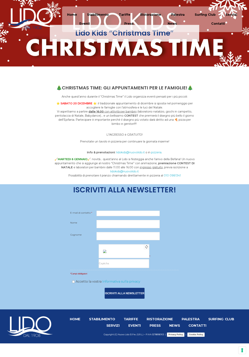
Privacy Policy (175, 334)
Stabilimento (98, 15)
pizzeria (156, 152)
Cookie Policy (196, 334)
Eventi (84, 23)
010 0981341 (172, 175)
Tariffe (124, 15)
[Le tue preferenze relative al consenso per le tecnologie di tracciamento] (242, 350)
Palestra (178, 15)
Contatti (218, 23)
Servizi (231, 15)
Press (128, 23)
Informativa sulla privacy (121, 281)
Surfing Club (205, 15)
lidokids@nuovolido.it (130, 152)
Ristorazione (150, 15)
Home (72, 15)
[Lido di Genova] (31, 19)
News (172, 23)
